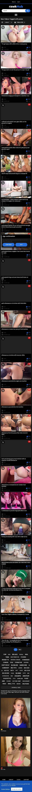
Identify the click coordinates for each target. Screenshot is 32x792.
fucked (9, 681)
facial (21, 654)
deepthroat (5, 665)
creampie (18, 676)
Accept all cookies (17, 789)
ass (9, 654)
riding (18, 683)
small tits (11, 683)
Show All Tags (16, 687)
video (4, 683)
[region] (16, 786)
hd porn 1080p (16, 681)
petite (6, 670)
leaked (20, 668)
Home (3, 779)
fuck (12, 673)
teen (7, 657)
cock (21, 670)
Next (20, 649)
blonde (18, 673)
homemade (26, 660)
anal (26, 654)
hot (17, 670)
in (29, 665)
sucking (26, 662)
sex (12, 676)
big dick (26, 668)
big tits (13, 668)
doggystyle (7, 678)
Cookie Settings (5, 789)
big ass (14, 654)
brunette (5, 660)
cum (4, 654)
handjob (20, 678)
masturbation (15, 657)
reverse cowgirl (15, 659)
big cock (27, 670)
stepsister (5, 676)
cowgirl (5, 662)
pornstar (18, 662)
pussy (26, 678)
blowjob (14, 665)
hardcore (23, 665)
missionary (26, 681)
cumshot (5, 668)
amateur (26, 676)
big (28, 673)
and (3, 681)
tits (14, 678)
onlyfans (25, 684)
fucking (23, 657)
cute (24, 673)
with (12, 670)
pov (11, 662)
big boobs (5, 673)
